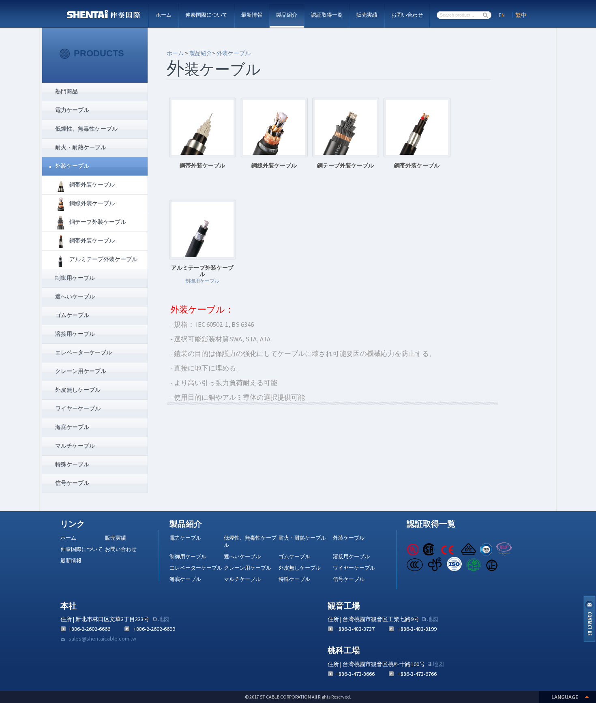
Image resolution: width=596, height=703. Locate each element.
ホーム (164, 14)
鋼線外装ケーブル (92, 203)
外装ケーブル (234, 53)
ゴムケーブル (294, 556)
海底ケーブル (185, 579)
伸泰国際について (206, 14)
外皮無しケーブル (300, 567)
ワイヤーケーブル (354, 567)
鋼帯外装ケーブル (92, 184)
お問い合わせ (407, 14)
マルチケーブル (242, 579)
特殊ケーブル (294, 579)
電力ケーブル (185, 537)
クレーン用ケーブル (247, 567)
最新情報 (251, 14)
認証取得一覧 (327, 14)
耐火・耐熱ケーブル (302, 537)
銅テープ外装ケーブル (97, 222)
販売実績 (366, 14)
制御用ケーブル (187, 556)
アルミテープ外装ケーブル (103, 259)
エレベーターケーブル (195, 567)
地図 (163, 619)
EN (502, 15)
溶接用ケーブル (351, 556)
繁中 (521, 15)
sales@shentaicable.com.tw (102, 638)
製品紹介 (286, 14)
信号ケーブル (348, 579)
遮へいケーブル (242, 556)
